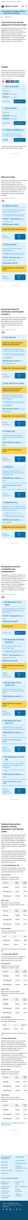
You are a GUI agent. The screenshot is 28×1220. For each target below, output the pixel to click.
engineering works (11, 1)
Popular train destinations (9, 1178)
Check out (19, 236)
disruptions (4, 1)
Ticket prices (8, 17)
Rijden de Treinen (14, 1203)
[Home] (2, 17)
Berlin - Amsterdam (21, 1186)
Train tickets (18, 1171)
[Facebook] (6, 1209)
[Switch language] (22, 6)
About (4, 1205)
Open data (9, 1205)
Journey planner (20, 1160)
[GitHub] (20, 1209)
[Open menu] (26, 6)
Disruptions (4, 1167)
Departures (4, 1165)
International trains (20, 1163)
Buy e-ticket (18, 101)
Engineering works (6, 1170)
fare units (14, 949)
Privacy (15, 1205)
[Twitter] (3, 1209)
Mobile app (4, 1162)
